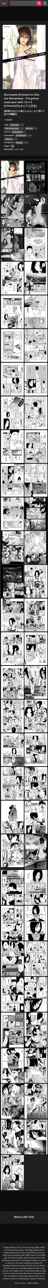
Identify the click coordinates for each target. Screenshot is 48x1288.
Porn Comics (20, 1283)
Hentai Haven (33, 1283)
